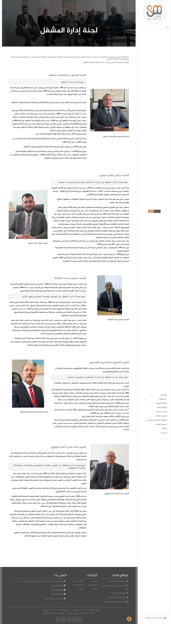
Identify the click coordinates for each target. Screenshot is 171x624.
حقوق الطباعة (63, 610)
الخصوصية (77, 610)
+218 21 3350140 (57, 590)
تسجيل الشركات (161, 415)
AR (157, 211)
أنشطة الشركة (161, 403)
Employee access (154, 618)
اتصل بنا (164, 432)
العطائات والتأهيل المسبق (157, 420)
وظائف (164, 428)
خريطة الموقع (48, 610)
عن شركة (94, 581)
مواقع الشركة (162, 407)
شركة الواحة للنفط (119, 593)
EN (151, 211)
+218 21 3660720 (57, 585)
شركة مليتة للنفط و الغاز (117, 597)
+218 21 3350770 (57, 594)
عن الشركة (163, 399)
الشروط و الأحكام (93, 610)
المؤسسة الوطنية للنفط (117, 581)
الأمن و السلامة (161, 411)
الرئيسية (163, 394)
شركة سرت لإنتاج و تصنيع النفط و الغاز (115, 587)
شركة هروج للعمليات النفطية (116, 602)
